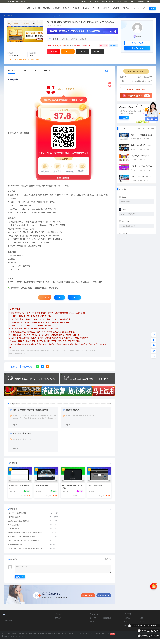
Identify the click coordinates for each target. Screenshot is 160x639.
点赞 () (104, 46)
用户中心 (133, 1)
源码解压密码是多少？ (74, 410)
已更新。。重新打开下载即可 (129, 226)
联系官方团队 (89, 595)
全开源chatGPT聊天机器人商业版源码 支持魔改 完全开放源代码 (28, 548)
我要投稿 (9, 15)
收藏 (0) (114, 46)
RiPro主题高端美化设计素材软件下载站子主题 (23, 540)
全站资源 (115, 8)
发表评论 (46, 70)
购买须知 (112, 1)
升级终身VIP (69, 46)
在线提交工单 (104, 595)
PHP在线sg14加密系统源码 (19, 486)
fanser (138, 37)
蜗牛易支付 (93, 618)
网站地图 (6, 636)
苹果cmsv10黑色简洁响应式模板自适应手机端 (142, 145)
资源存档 (83, 1)
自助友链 (97, 1)
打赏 (60, 297)
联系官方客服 (138, 48)
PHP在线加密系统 (43, 485)
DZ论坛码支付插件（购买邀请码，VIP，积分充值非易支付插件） (151, 636)
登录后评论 (19, 577)
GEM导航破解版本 (96, 485)
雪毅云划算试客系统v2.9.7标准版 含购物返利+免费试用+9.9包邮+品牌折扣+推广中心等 (142, 156)
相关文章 (34, 70)
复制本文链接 (27, 367)
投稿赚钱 (126, 1)
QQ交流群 (124, 118)
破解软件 (66, 8)
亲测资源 (56, 8)
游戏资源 (76, 8)
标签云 (90, 1)
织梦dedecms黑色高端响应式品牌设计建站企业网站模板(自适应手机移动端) (87, 379)
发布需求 (104, 1)
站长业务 (127, 625)
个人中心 (135, 8)
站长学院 (106, 8)
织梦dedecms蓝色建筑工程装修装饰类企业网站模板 (142, 135)
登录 (152, 8)
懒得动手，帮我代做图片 (135, 90)
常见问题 (23, 70)
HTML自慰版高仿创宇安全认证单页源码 (21, 536)
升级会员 (112, 31)
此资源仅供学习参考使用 (137, 71)
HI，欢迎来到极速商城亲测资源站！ (15, 1)
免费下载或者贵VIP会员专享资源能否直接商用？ (31, 410)
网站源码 (46, 8)
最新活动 (82, 52)
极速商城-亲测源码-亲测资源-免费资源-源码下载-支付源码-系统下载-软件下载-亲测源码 (32, 350)
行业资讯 (96, 8)
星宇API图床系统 (13, 529)
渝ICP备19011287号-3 (18, 636)
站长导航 (125, 8)
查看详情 (15, 425)
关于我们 (127, 618)
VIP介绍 (119, 1)
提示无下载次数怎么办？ (22, 433)
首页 (28, 8)
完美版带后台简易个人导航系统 (72, 486)
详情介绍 (11, 70)
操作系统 (86, 8)
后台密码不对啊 (125, 201)
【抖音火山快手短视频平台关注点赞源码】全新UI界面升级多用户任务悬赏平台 (142, 166)
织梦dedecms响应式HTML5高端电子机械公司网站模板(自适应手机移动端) (142, 176)
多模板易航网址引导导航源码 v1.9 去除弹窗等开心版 (25, 533)
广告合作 (58, 618)
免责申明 (141, 1)
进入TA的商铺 (138, 43)
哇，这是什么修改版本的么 (128, 214)
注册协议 (141, 622)
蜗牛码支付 (107, 618)
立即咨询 (105, 71)
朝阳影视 (93, 622)
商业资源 (36, 8)
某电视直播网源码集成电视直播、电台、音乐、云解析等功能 (31, 379)
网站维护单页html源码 (15, 544)
